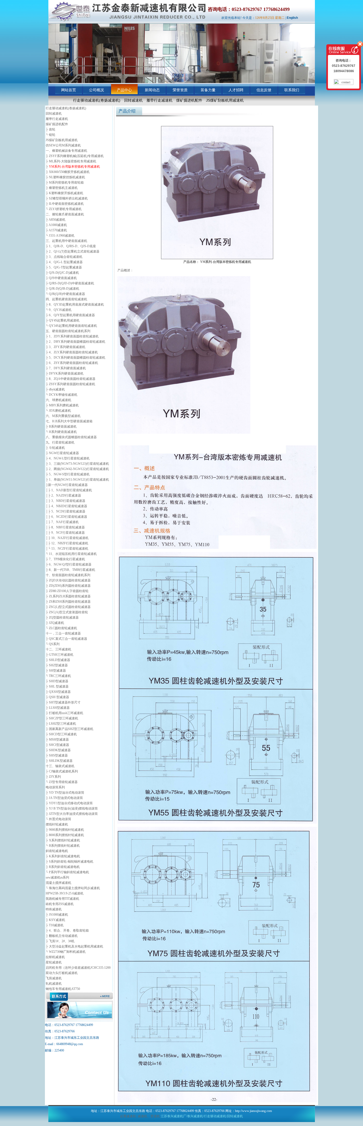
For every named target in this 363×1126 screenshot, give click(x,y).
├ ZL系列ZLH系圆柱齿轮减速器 (68, 596)
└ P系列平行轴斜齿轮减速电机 (67, 872)
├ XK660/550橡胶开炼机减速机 (68, 172)
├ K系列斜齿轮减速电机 (63, 856)
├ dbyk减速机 (55, 389)
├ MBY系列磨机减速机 (62, 405)
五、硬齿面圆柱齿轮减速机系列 (68, 331)
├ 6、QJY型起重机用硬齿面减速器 (70, 315)
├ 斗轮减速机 (55, 448)
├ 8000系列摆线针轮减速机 (65, 835)
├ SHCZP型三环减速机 (62, 718)
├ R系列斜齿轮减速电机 (63, 867)
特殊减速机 (54, 909)
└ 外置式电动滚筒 (58, 819)
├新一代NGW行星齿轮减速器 (67, 485)
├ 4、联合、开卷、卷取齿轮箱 (67, 930)
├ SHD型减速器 (57, 681)
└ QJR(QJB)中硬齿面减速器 (65, 294)
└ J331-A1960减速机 (60, 235)
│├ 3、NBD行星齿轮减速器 (65, 501)
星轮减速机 (54, 962)
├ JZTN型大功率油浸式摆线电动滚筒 (72, 814)
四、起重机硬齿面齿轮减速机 (66, 299)
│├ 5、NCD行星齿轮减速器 (65, 511)
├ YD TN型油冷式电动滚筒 (65, 792)
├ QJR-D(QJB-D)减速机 (62, 288)
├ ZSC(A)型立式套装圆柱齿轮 (67, 612)
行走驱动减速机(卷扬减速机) (96, 100)
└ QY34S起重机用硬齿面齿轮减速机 (71, 326)
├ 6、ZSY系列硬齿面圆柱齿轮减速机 (72, 363)
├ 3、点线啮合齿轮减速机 (64, 257)
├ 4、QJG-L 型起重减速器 (64, 262)
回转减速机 (133, 100)
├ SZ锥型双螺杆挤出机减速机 (67, 198)
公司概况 (96, 90)
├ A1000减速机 (56, 225)
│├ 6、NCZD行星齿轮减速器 (66, 517)
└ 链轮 (50, 135)
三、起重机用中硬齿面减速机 (66, 241)
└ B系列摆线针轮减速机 (63, 845)
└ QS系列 (53, 644)
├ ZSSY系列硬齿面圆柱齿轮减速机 (70, 384)
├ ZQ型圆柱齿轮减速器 (62, 617)
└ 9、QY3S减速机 (58, 310)
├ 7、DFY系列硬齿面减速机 (66, 368)
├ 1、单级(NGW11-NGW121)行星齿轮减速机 (77, 479)
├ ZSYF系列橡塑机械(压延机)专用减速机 (75, 156)
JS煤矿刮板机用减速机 (225, 100)
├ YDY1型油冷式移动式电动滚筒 (69, 803)
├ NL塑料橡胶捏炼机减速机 (65, 177)
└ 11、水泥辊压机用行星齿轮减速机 (71, 554)
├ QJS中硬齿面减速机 (61, 278)
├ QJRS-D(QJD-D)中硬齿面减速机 (70, 283)
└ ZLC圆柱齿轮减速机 (61, 628)
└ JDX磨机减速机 (58, 410)
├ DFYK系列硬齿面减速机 (64, 373)
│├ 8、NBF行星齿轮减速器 (65, 527)
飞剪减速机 (54, 978)
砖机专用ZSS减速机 (60, 904)
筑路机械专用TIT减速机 (62, 899)
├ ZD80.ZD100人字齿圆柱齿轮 (67, 591)
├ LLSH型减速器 (58, 708)
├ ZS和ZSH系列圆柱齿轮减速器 (68, 601)
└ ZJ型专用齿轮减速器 (62, 782)
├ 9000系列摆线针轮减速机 (65, 830)
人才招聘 (236, 90)
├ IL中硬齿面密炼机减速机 (65, 204)
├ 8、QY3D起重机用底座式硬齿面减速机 (75, 304)
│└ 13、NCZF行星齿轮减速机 (67, 548)
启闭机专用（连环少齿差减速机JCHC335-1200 (78, 968)
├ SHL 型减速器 (57, 686)
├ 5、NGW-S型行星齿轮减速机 (68, 474)
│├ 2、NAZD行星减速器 (63, 495)
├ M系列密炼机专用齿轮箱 (65, 182)
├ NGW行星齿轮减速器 (62, 453)
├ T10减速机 (55, 925)
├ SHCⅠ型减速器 (57, 745)
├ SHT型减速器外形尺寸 (63, 702)
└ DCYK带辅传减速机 (61, 395)
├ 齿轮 (50, 129)
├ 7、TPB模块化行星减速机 (65, 559)
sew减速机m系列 (57, 877)
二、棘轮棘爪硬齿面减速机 (65, 214)
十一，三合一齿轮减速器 (63, 633)
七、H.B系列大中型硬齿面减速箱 (69, 421)
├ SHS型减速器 (57, 755)
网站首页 (68, 90)
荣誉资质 (180, 90)
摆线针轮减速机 (57, 824)
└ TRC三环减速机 (58, 676)
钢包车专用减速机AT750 (63, 989)
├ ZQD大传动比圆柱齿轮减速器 (68, 580)
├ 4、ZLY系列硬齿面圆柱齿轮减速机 (72, 352)
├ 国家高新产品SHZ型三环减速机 (69, 729)
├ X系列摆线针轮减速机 (63, 840)
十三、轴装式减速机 (60, 766)
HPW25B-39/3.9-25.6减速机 (64, 893)
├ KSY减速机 (55, 920)
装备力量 (208, 90)
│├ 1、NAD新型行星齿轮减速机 (69, 490)
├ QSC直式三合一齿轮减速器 (66, 639)
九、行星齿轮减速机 (60, 442)
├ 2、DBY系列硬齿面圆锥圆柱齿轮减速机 (75, 342)
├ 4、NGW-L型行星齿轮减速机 (68, 458)
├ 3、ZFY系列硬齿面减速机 (65, 347)
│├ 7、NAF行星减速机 (62, 522)
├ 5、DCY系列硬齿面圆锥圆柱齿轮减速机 (75, 357)
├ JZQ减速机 (55, 623)
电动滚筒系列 (55, 787)
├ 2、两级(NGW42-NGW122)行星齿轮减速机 (77, 469)
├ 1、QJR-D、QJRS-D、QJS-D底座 (71, 246)
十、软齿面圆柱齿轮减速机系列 (68, 575)
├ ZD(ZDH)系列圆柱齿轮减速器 (68, 586)
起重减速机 (128, 1116)
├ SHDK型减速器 (58, 750)
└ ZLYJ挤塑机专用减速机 (64, 209)
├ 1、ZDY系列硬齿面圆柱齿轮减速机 (72, 336)
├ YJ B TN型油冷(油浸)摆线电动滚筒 (72, 808)
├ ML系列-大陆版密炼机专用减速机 (71, 161)
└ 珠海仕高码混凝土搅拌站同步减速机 (73, 888)
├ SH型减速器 (56, 670)
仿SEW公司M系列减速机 (63, 145)
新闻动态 (152, 90)
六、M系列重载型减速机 (63, 416)
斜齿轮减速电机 (57, 851)
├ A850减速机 (55, 219)
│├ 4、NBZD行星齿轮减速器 (66, 506)
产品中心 (124, 90)
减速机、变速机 (149, 1116)
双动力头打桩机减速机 (62, 973)
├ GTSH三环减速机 (59, 655)
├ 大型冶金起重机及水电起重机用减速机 (74, 946)
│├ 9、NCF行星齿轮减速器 (65, 532)
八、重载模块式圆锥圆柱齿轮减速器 (71, 437)
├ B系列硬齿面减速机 (61, 426)
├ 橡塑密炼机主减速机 (62, 188)
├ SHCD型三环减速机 (61, 734)
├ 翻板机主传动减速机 (62, 936)
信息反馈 (263, 90)
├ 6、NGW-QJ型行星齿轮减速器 (68, 564)
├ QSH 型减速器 (57, 697)
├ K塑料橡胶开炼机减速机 (64, 193)
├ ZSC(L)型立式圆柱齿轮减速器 (68, 607)
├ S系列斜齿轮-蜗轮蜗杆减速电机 (69, 861)
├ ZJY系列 (53, 777)
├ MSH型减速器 (57, 739)
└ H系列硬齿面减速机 (61, 432)
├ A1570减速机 (56, 230)
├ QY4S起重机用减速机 (62, 320)
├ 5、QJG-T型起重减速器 (64, 267)
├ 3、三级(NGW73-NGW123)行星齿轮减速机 (77, 464)
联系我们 (291, 90)
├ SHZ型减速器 (57, 665)
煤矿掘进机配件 (189, 100)
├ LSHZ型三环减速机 (61, 723)
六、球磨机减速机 (58, 400)
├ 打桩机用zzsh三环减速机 (64, 713)
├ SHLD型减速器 (58, 660)
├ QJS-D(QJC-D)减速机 (62, 273)
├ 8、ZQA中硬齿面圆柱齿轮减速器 (70, 379)
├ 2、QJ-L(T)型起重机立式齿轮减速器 (72, 251)
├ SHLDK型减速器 (59, 761)
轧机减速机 (54, 983)
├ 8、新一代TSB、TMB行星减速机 (70, 570)
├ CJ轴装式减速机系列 (62, 771)
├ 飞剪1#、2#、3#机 (60, 941)
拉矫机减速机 (55, 957)
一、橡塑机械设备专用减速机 (66, 151)
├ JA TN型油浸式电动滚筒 (64, 798)
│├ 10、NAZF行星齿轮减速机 (67, 538)
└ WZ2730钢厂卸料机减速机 (66, 952)
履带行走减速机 (159, 100)
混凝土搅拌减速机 (58, 883)
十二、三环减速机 (58, 649)
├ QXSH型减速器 (58, 692)
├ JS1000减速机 (57, 914)
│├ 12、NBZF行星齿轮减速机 (67, 543)
